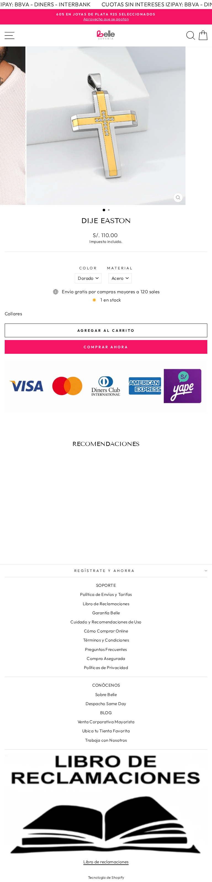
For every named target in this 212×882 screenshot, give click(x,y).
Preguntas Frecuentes (106, 649)
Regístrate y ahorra (104, 570)
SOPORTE (106, 585)
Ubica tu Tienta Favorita (106, 730)
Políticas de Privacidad (106, 667)
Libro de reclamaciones (105, 861)
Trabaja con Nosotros (106, 740)
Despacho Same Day (106, 703)
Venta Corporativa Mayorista (106, 721)
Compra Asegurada (106, 658)
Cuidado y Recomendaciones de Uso (105, 621)
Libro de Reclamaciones (106, 603)
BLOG (106, 712)
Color (88, 268)
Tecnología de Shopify (106, 877)
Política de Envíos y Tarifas (106, 594)
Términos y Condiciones (106, 640)
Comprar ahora (106, 347)
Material (120, 268)
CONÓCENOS (106, 685)
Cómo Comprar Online (106, 631)
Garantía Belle (106, 612)
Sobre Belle (106, 694)
